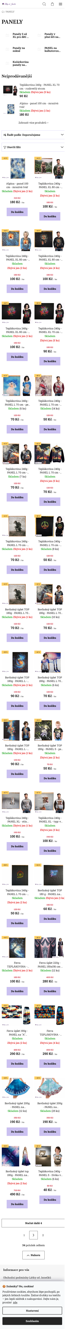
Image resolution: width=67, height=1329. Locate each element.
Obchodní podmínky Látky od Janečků (27, 1277)
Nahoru (35, 1255)
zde (15, 1302)
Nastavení (32, 1310)
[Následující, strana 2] (33, 1235)
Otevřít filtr (14, 147)
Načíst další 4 (33, 1223)
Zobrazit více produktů (32, 122)
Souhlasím (32, 1321)
